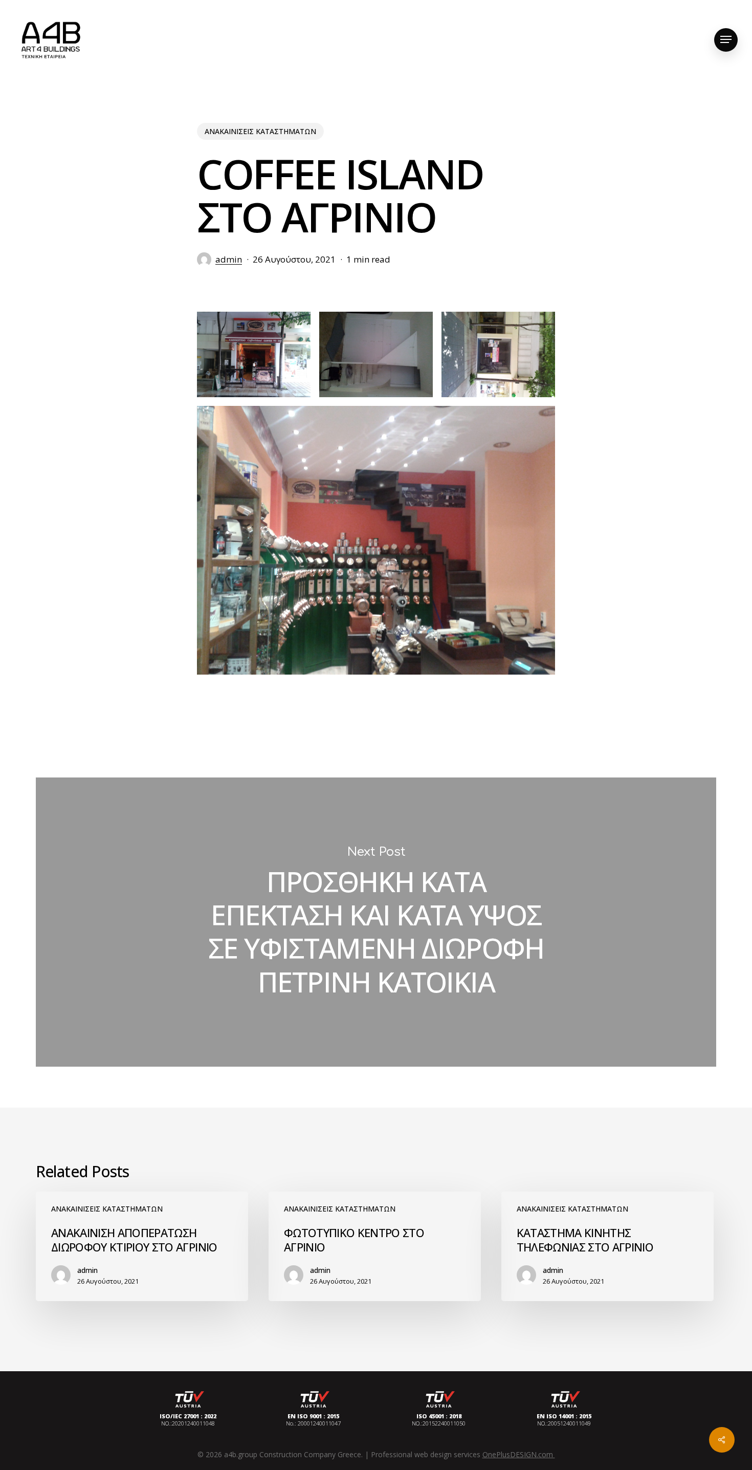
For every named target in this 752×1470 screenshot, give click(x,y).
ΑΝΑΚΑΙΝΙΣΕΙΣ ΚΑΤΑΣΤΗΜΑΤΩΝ (260, 131)
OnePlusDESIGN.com (518, 1454)
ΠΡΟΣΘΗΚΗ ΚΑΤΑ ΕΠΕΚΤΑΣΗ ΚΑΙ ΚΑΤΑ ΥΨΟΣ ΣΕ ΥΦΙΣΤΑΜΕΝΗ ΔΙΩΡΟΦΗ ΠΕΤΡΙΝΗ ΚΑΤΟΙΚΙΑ (376, 922)
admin (228, 259)
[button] (726, 39)
